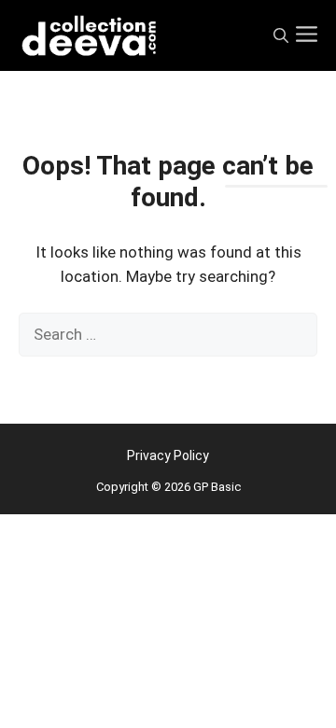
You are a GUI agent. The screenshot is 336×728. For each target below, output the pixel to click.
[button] (281, 36)
